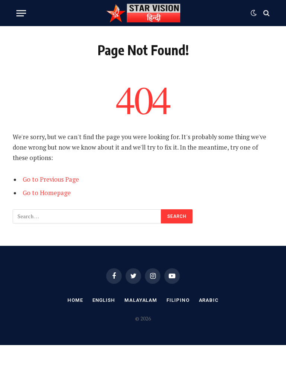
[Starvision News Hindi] (143, 13)
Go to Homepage (47, 193)
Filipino (177, 300)
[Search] (266, 13)
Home (75, 300)
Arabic (209, 300)
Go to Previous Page (51, 179)
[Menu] (21, 13)
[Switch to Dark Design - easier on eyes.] (253, 13)
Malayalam (140, 300)
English (103, 300)
